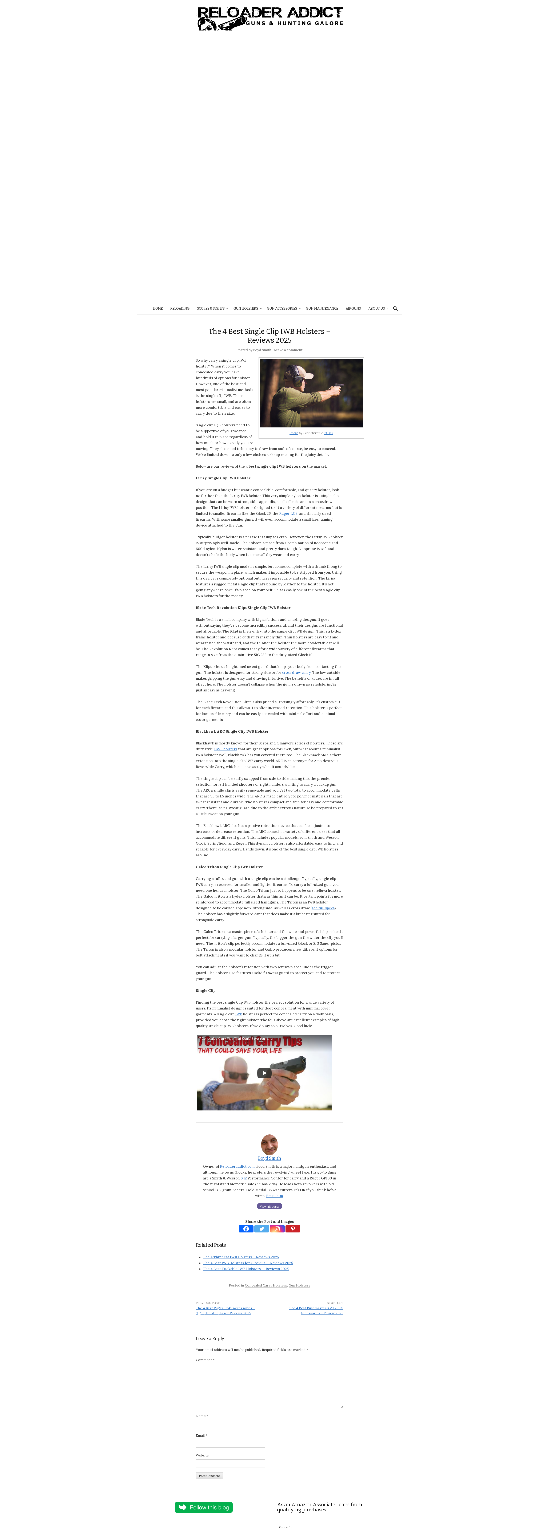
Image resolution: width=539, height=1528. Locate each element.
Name (202, 1416)
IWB (238, 1014)
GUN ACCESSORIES (282, 308)
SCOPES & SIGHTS (211, 308)
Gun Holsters (299, 1285)
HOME (158, 308)
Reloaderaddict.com (237, 1166)
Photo (294, 433)
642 (244, 1178)
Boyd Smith (262, 350)
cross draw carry (296, 672)
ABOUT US (376, 308)
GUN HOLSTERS (245, 308)
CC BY (328, 433)
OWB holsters (225, 749)
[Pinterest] (293, 1228)
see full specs (323, 908)
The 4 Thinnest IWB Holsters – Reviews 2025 (241, 1257)
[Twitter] (261, 1228)
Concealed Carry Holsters (266, 1285)
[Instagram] (277, 1228)
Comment (205, 1360)
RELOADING (179, 308)
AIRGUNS (353, 308)
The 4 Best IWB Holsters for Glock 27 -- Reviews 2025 (248, 1263)
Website (202, 1455)
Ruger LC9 (288, 513)
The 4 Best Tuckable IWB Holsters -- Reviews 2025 (246, 1269)
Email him (274, 1196)
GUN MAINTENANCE (322, 308)
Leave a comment (288, 350)
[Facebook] (246, 1228)
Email (201, 1435)
